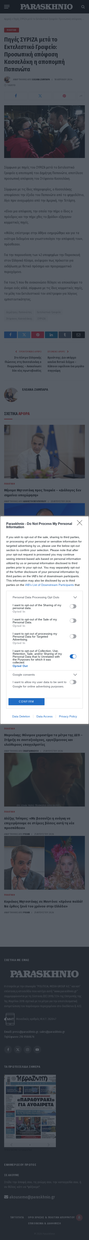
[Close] (81, 524)
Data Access (44, 716)
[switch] (73, 606)
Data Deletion (21, 716)
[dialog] (44, 620)
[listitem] (44, 597)
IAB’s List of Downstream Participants (49, 584)
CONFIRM (26, 701)
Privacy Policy (68, 716)
